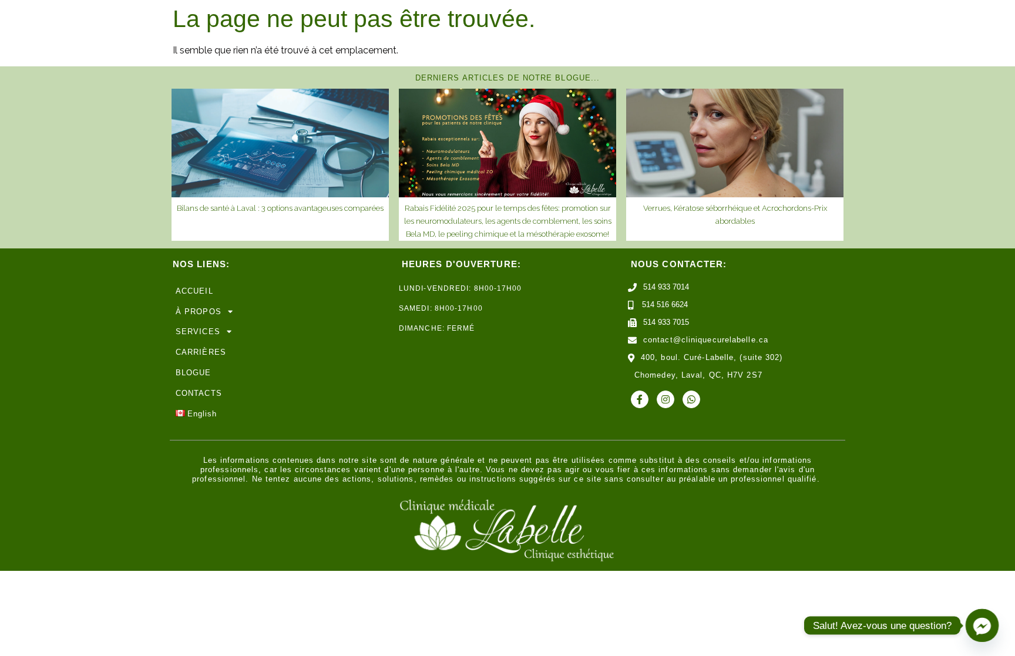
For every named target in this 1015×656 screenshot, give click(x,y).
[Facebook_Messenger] (982, 625)
